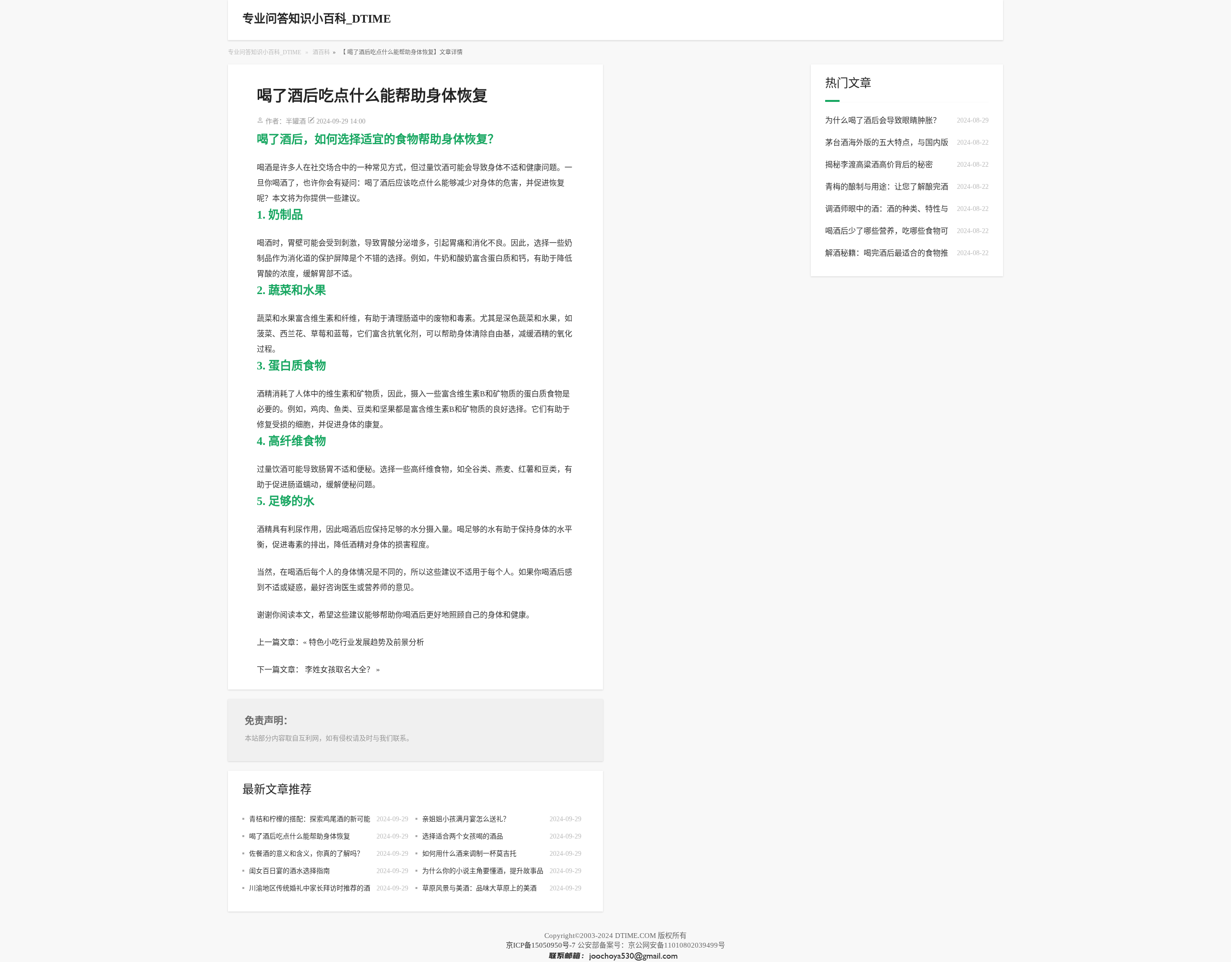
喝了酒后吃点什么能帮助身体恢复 (299, 836)
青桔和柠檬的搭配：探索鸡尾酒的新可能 (309, 819)
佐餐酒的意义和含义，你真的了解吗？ (306, 853)
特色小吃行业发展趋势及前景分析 (366, 642)
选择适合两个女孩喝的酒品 (462, 836)
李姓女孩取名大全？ (339, 670)
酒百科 (321, 52)
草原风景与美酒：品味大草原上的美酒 (479, 888)
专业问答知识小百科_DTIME (264, 52)
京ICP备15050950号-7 (541, 945)
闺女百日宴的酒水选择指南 (289, 871)
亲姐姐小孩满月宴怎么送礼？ (466, 819)
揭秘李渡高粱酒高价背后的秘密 (879, 164)
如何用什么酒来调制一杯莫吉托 (469, 853)
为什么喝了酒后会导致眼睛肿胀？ (883, 120)
